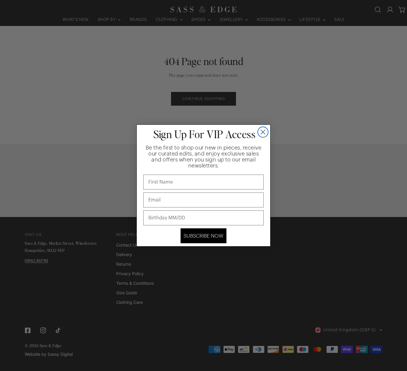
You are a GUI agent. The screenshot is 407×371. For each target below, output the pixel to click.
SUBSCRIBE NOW (203, 235)
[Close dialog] (263, 132)
